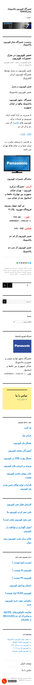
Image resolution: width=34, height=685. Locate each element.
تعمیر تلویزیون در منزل (13, 270)
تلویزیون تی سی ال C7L (20, 645)
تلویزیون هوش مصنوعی (20, 651)
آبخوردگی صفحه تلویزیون (19, 450)
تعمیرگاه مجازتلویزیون (25, 274)
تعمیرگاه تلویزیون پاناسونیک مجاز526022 (21, 678)
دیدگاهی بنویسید (14, 274)
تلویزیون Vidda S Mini (21, 642)
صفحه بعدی (5, 285)
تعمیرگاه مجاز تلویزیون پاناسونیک (12, 272)
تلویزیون (20, 268)
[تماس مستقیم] (4, 681)
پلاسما (16, 122)
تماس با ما (21, 399)
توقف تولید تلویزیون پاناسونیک (18, 639)
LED (29, 134)
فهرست (28, 17)
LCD (23, 134)
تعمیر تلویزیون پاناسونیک (10, 268)
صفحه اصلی (25, 663)
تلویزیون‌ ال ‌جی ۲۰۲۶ (21, 648)
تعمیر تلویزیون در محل (25, 270)
